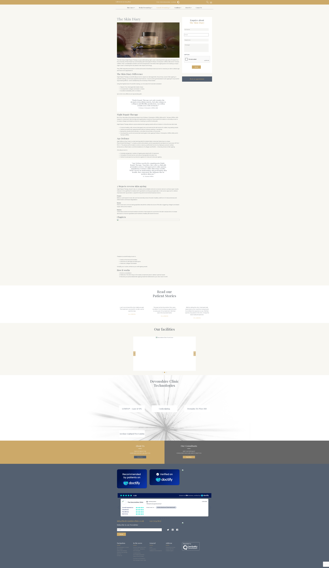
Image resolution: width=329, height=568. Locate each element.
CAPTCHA (186, 54)
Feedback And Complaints (156, 550)
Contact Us (199, 7)
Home (151, 547)
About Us (188, 7)
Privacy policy (153, 549)
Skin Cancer (130, 7)
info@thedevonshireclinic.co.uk (130, 521)
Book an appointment (197, 79)
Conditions (177, 7)
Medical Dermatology (145, 7)
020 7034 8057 (126, 2)
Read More (140, 457)
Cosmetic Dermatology (162, 7)
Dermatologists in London (123, 547)
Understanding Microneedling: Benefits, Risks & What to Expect (138, 554)
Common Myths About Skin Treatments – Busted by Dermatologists (139, 549)
